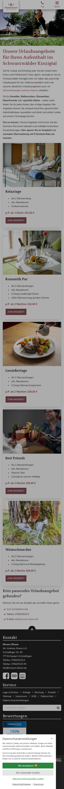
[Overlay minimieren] (52, 738)
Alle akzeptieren (26, 765)
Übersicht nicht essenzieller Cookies (28, 778)
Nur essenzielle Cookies (28, 772)
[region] (27, 751)
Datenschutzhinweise (21, 784)
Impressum (39, 784)
